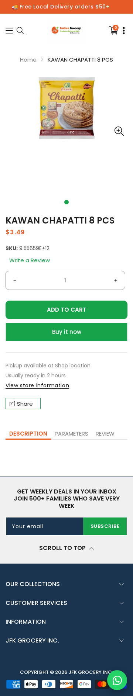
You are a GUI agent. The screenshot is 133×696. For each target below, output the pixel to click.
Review (105, 433)
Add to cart (66, 310)
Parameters (71, 433)
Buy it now (66, 332)
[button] (66, 202)
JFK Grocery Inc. (90, 672)
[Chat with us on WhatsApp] (117, 680)
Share (25, 404)
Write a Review (29, 260)
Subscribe (105, 526)
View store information (37, 385)
